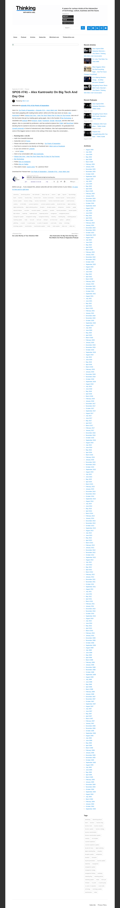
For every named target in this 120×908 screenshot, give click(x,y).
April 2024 (89, 218)
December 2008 (90, 667)
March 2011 (89, 601)
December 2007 (90, 696)
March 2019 (89, 367)
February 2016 (90, 457)
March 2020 (89, 337)
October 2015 (90, 467)
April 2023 (89, 247)
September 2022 (91, 264)
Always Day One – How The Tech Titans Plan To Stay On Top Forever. (37, 156)
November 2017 (90, 406)
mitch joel (38, 219)
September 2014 (91, 499)
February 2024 (90, 223)
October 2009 (90, 643)
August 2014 (89, 501)
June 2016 (89, 447)
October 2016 (90, 438)
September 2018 (91, 381)
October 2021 (90, 291)
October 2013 (90, 525)
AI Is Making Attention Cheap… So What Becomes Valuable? (99, 80)
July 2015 (89, 474)
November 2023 (90, 230)
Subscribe (42, 37)
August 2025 (89, 179)
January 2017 (90, 430)
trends (48, 226)
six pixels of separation (42, 223)
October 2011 (90, 584)
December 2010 (90, 608)
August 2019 (89, 355)
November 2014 (90, 494)
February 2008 (90, 691)
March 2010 (89, 630)
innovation (26, 210)
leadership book (33, 213)
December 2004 (90, 784)
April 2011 (89, 599)
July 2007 (89, 709)
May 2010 (89, 626)
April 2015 (89, 482)
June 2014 (89, 506)
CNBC (61, 123)
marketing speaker (17, 219)
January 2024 (90, 225)
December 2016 (90, 433)
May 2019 (89, 362)
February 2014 (90, 516)
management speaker (18, 216)
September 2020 (91, 323)
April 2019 (89, 364)
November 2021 (90, 289)
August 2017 (89, 413)
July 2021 (89, 298)
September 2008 (91, 674)
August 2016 (89, 442)
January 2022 (90, 284)
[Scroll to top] (117, 905)
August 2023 (89, 237)
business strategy (28, 200)
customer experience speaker (48, 204)
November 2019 (90, 347)
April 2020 (89, 335)
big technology (72, 194)
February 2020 (90, 340)
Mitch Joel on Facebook (57, 146)
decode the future (61, 204)
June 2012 (89, 564)
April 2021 (89, 306)
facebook (68, 207)
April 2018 (89, 394)
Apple (40, 120)
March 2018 (89, 396)
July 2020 (89, 328)
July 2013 (89, 533)
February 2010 (90, 633)
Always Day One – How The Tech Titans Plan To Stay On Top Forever (47, 115)
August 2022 (89, 267)
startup (60, 223)
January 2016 (90, 460)
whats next (64, 226)
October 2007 (90, 701)
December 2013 (90, 521)
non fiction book (53, 219)
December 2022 (90, 257)
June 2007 (89, 711)
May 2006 (89, 743)
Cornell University (18, 128)
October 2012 (90, 555)
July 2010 (89, 621)
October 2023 (90, 232)
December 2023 (90, 228)
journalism (45, 210)
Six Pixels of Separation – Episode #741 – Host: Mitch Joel (38, 110)
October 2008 (90, 672)
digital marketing (71, 204)
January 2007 (90, 723)
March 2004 (89, 799)
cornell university (70, 200)
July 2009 (89, 650)
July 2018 (89, 386)
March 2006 (89, 748)
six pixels (22, 223)
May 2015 (89, 479)
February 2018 (90, 398)
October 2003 (90, 806)
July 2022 (89, 269)
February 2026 (90, 164)
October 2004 (90, 789)
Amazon (34, 120)
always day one (45, 194)
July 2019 (89, 357)
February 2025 (90, 193)
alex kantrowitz (36, 194)
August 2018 (89, 384)
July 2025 (89, 181)
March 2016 (89, 455)
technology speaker (18, 226)
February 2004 (90, 801)
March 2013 (89, 543)
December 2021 (90, 286)
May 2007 (89, 713)
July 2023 (89, 240)
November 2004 (90, 787)
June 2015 (89, 477)
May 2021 (89, 303)
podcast (24, 120)
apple (59, 194)
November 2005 (90, 757)
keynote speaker (73, 210)
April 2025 (89, 189)
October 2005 (90, 760)
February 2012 (90, 574)
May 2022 (89, 274)
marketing (53, 216)
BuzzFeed (70, 123)
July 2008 (89, 679)
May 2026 (89, 157)
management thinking (44, 216)
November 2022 (90, 259)
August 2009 (89, 648)
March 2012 (89, 572)
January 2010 (90, 635)
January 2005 (90, 782)
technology (66, 223)
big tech (64, 194)
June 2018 (89, 389)
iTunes (28, 141)
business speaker (17, 200)
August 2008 (89, 677)
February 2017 (90, 428)
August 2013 (89, 530)
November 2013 (90, 523)
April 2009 (89, 657)
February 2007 (90, 721)
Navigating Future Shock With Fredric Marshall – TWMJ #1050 (99, 116)
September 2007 (91, 704)
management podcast (64, 213)
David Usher (31, 167)
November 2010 (90, 611)
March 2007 (89, 718)
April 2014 (89, 511)
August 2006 (89, 735)
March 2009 (89, 660)
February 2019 (90, 369)
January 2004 (90, 804)
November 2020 (90, 318)
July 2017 (89, 416)
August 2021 (89, 296)
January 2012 (90, 577)
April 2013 (89, 540)
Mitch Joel (25, 101)
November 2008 (90, 669)
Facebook (45, 120)
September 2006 (91, 733)
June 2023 (89, 242)
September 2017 (91, 411)
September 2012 (91, 557)
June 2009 (89, 652)
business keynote (60, 197)
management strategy (31, 216)
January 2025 (90, 196)
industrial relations (17, 210)
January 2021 (90, 313)
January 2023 (90, 254)
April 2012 (89, 569)
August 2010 (89, 618)
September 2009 (91, 645)
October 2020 (90, 320)
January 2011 (90, 606)
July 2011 (89, 591)
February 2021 (90, 311)
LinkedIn (32, 149)
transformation (28, 226)
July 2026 (89, 152)
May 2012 (89, 567)
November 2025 (90, 171)
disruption (42, 207)
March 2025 (89, 191)
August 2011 (89, 589)
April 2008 (89, 687)
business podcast (71, 197)
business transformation (40, 200)
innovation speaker (36, 210)
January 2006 (90, 753)
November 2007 (90, 699)
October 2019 (90, 350)
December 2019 (90, 345)
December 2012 (90, 550)
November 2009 (90, 640)
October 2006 (90, 731)
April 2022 (89, 276)
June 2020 (89, 330)
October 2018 (90, 379)
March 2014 (89, 513)
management (54, 213)
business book (37, 197)
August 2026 (89, 149)
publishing (15, 223)
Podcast (23, 37)
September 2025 (91, 176)
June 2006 (89, 740)
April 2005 (89, 775)
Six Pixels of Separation (52, 143)
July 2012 (89, 562)
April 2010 (89, 628)
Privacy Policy (102, 905)
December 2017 (90, 403)
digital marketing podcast (32, 207)
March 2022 (89, 279)
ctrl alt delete (23, 204)
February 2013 (90, 545)
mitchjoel (45, 219)
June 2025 (89, 184)
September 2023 (91, 235)
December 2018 (90, 374)
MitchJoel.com (54, 37)
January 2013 (90, 547)
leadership (24, 213)
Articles (32, 37)
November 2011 (90, 582)
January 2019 (90, 372)
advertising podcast (25, 194)
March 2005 (89, 777)
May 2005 (89, 772)
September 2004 (91, 792)
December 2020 (90, 315)
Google (52, 120)
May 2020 (89, 333)
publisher (68, 219)
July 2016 (89, 445)
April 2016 (89, 452)
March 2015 (89, 484)
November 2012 (90, 552)
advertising (16, 194)
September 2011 (91, 586)
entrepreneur (61, 207)
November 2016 (90, 435)
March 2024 (89, 220)
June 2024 (89, 213)
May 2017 (89, 420)
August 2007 (89, 706)
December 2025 (90, 169)
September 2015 (91, 469)
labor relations (16, 213)
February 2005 (90, 779)
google (74, 207)
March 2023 (89, 249)
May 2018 (89, 391)
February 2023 (90, 252)
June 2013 (89, 535)
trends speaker (56, 226)
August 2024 (89, 208)
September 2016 (91, 440)
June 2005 (89, 770)
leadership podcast (43, 213)
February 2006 (90, 750)
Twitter (21, 151)
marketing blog (61, 216)
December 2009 (90, 638)
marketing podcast (71, 216)
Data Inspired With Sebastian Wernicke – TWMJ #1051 (99, 106)
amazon (53, 194)
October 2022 (90, 262)
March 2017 (89, 425)
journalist (52, 210)
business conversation (48, 197)
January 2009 (90, 665)
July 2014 (89, 503)
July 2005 (89, 767)
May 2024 (89, 215)
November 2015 (90, 464)
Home (15, 37)
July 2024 (89, 210)
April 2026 (89, 159)
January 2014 (90, 518)
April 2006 (89, 745)
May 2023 (89, 245)
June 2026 (89, 154)
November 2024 (90, 201)
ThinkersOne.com (68, 37)
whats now (71, 226)
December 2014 (90, 491)
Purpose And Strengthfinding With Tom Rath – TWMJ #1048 (100, 134)
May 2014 (89, 508)
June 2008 (89, 682)
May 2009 (89, 655)
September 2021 (91, 293)
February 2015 (90, 486)
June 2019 (89, 359)
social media (53, 223)
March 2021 (89, 308)
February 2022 (90, 281)
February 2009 (90, 662)
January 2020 (90, 342)
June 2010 (89, 623)
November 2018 (90, 376)
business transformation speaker (56, 200)
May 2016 (89, 450)
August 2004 (89, 794)
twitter (95, 892)
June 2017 (89, 418)
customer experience (33, 204)
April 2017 (89, 423)
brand (14, 197)
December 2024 (90, 198)
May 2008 (89, 684)
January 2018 (90, 401)
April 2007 (89, 716)
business (20, 197)
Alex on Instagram (25, 162)
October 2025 (90, 174)
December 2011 (90, 579)
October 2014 (90, 496)
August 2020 (89, 325)
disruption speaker (51, 207)
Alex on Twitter (23, 164)
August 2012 (89, 560)
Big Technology (66, 118)
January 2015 (90, 489)
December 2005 (90, 755)
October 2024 (90, 203)
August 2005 (89, 765)
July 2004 (89, 796)
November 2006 (90, 728)
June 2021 (89, 301)
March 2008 (89, 689)
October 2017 (90, 408)
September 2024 (91, 206)
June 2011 (89, 594)
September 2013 (91, 528)
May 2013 (89, 538)
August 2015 (89, 472)
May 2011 (89, 596)
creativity (15, 204)
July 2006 (89, 738)
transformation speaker (39, 226)
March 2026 (89, 162)
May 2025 (89, 186)
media (25, 219)
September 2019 (91, 352)
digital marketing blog (18, 207)
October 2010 (90, 613)
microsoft (32, 219)
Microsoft (58, 120)
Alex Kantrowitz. (38, 154)
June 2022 (89, 271)
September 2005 (91, 762)
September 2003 (91, 809)
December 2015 (90, 462)
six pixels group (31, 223)
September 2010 (91, 616)
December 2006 (90, 726)
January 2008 (90, 694)
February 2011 (90, 604)
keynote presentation (61, 210)
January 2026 (90, 167)
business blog (28, 197)
